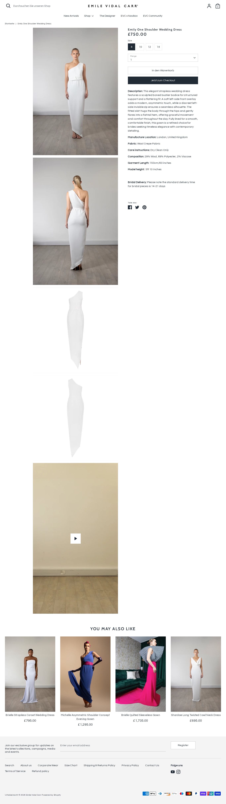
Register (183, 745)
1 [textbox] (131, 59)
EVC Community (152, 16)
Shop (87, 16)
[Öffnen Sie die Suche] (8, 5)
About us (26, 765)
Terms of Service (15, 771)
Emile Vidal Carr (33, 795)
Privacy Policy (130, 765)
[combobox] (163, 58)
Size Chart (71, 765)
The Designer (107, 16)
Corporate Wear (48, 765)
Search (9, 765)
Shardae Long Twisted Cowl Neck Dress (196, 715)
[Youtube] (173, 772)
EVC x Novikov (129, 16)
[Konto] (209, 4)
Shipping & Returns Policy (99, 765)
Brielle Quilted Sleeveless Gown (140, 715)
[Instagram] (178, 772)
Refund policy (40, 771)
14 (158, 47)
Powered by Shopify (51, 795)
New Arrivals (71, 16)
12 (149, 47)
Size (130, 41)
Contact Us (152, 765)
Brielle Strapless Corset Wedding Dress (30, 715)
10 (140, 47)
